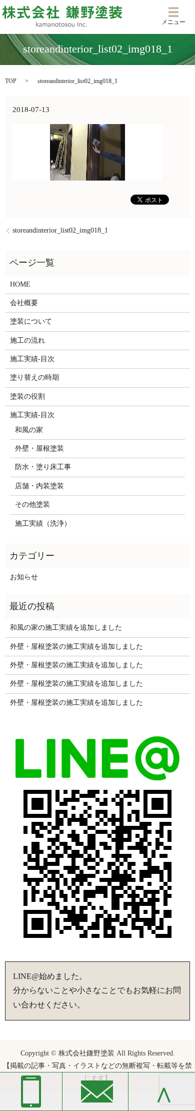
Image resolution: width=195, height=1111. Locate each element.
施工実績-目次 (32, 359)
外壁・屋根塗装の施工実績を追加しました (76, 646)
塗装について (31, 321)
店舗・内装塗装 (39, 486)
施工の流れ (27, 340)
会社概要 (24, 303)
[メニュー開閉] (173, 12)
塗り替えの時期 (34, 377)
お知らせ (24, 577)
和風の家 (29, 430)
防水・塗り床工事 (43, 467)
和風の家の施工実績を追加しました (66, 627)
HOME (20, 284)
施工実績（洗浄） (43, 523)
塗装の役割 (27, 396)
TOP (10, 81)
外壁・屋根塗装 (39, 448)
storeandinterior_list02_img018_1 (60, 230)
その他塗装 (32, 504)
